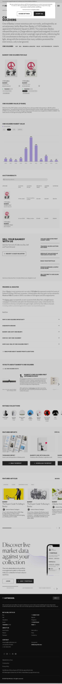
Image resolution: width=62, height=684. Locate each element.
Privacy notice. (35, 9)
